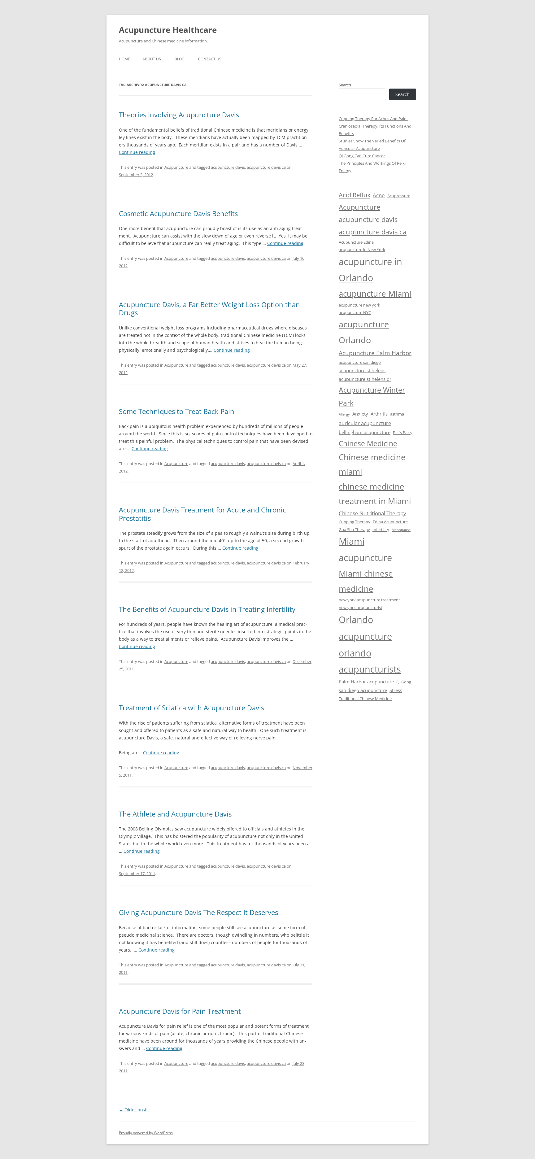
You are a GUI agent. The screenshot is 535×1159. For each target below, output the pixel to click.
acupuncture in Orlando (370, 269)
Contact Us (209, 59)
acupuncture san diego (360, 362)
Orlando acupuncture (365, 628)
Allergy (344, 414)
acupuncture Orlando (364, 332)
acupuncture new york (359, 305)
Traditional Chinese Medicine (365, 698)
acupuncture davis (228, 167)
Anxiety (360, 414)
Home (124, 59)
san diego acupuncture (363, 690)
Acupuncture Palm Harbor (375, 353)
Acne (379, 195)
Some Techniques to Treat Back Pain (176, 411)
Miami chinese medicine (366, 581)
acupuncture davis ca (266, 167)
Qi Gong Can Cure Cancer (362, 156)
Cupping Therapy (354, 522)
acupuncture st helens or (365, 379)
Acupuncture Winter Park (372, 396)
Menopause (401, 530)
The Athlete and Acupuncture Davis (175, 813)
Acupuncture (176, 167)
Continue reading (137, 152)
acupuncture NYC (355, 312)
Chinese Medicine (368, 443)
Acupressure (398, 195)
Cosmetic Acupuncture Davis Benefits (178, 213)
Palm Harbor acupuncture (366, 681)
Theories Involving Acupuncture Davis (179, 114)
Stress (395, 690)
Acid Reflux (354, 194)
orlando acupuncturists (370, 661)
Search (345, 85)
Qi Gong (403, 682)
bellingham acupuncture (364, 432)
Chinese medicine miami (372, 464)
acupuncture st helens (362, 370)
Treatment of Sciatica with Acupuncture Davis (191, 707)
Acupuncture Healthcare (168, 29)
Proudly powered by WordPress (146, 1132)
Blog (180, 59)
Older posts (134, 1110)
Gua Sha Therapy (354, 529)
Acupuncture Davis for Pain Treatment (180, 1011)
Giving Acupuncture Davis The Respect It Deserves (198, 912)
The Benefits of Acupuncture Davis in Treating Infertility (207, 609)
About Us (151, 59)
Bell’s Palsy (402, 432)
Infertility (380, 529)
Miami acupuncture (365, 549)
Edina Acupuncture (390, 522)
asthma (397, 414)
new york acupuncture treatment (369, 600)
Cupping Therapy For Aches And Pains (373, 118)
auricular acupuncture (365, 423)
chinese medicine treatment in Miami (375, 494)
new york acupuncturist (360, 607)
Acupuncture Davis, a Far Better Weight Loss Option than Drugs (209, 308)
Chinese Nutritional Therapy (372, 513)
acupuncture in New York (362, 249)
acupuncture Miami (375, 293)
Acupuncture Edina (356, 242)
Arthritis (379, 414)
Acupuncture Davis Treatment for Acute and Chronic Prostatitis (202, 513)
